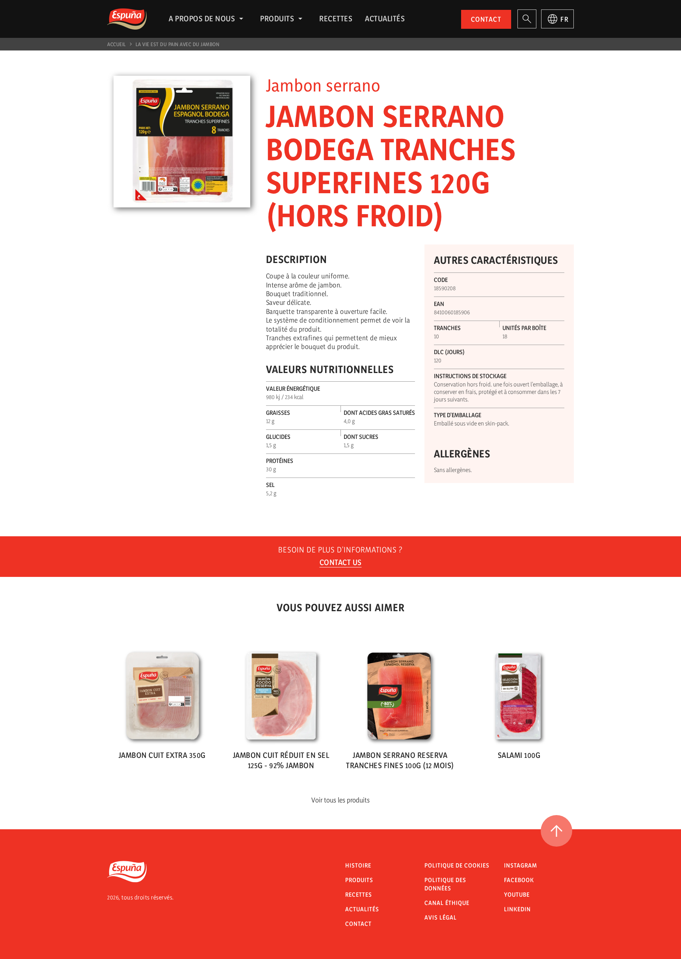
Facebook (519, 880)
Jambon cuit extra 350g (162, 755)
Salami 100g (519, 755)
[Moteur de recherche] (526, 18)
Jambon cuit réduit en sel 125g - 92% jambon (281, 760)
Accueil (116, 44)
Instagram (520, 865)
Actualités (385, 18)
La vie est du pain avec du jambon (178, 44)
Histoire (358, 865)
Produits (277, 18)
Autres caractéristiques (496, 260)
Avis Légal (440, 917)
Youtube (517, 894)
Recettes (335, 18)
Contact (486, 19)
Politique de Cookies (456, 865)
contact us (341, 562)
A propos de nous (202, 18)
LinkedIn (517, 909)
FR (564, 19)
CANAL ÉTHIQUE (446, 903)
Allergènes (462, 454)
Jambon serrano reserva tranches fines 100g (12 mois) (400, 760)
